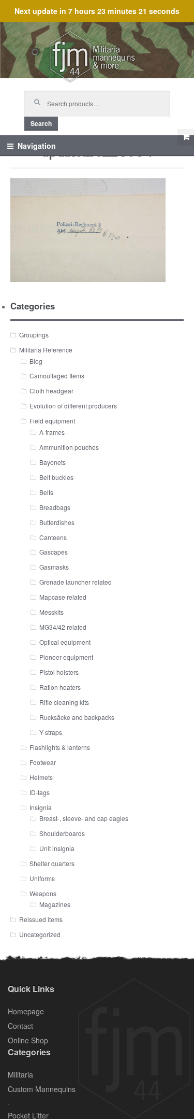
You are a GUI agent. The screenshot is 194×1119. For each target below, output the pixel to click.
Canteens (53, 537)
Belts (46, 492)
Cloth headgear (51, 390)
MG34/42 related (62, 626)
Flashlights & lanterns (59, 747)
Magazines (54, 904)
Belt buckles (56, 477)
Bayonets (52, 462)
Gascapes (53, 551)
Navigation (37, 145)
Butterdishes (56, 522)
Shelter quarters (51, 863)
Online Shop (28, 1040)
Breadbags (54, 507)
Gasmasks (54, 566)
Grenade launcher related (75, 581)
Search (41, 123)
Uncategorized (40, 934)
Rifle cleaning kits (64, 702)
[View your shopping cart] (185, 137)
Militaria (20, 1074)
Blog (35, 361)
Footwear (42, 762)
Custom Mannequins (42, 1089)
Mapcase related (62, 596)
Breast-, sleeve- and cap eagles (83, 818)
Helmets (41, 777)
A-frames (52, 432)
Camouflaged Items (56, 375)
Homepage (26, 1011)
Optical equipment (65, 642)
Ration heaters (60, 687)
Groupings (34, 334)
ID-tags (39, 792)
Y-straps (50, 732)
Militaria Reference (45, 349)
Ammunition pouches (69, 447)
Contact (20, 1026)
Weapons (42, 893)
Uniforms (42, 878)
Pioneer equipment (66, 657)
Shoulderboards (62, 833)
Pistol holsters (59, 672)
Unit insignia (56, 848)
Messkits (51, 611)
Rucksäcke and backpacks (76, 717)
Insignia (40, 807)
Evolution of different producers (73, 405)
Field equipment (52, 420)
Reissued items (41, 919)
